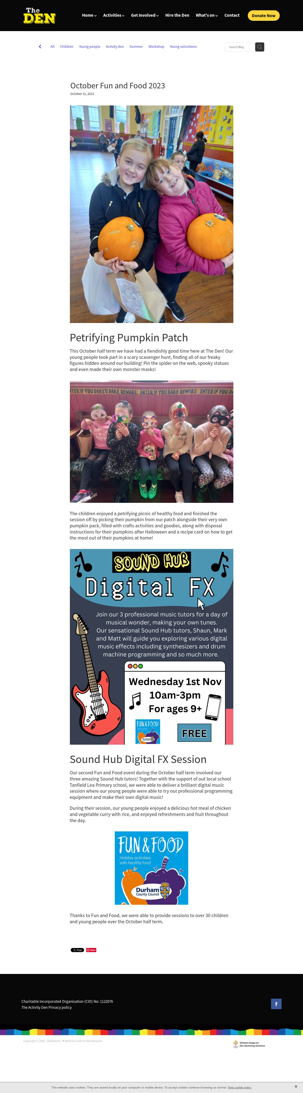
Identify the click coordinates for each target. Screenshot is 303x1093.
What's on (205, 15)
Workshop (156, 46)
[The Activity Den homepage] (49, 15)
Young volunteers (183, 46)
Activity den (115, 46)
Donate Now (264, 16)
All (52, 46)
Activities (112, 15)
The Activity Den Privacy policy (46, 1007)
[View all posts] (40, 47)
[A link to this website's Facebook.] (276, 1004)
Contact (232, 15)
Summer (136, 46)
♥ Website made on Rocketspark (82, 1041)
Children (66, 46)
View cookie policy (239, 1087)
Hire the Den (177, 15)
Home (88, 15)
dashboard (53, 1041)
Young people (89, 46)
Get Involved (143, 15)
